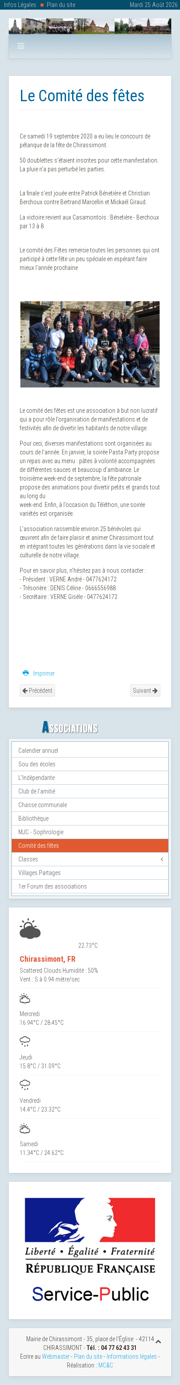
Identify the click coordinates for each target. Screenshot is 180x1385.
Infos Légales (20, 4)
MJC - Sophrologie (40, 832)
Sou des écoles (36, 764)
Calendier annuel (38, 750)
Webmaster (55, 1356)
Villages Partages (39, 872)
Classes (28, 859)
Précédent (40, 690)
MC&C (105, 1365)
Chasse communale (42, 804)
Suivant (142, 690)
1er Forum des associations (52, 886)
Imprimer (43, 673)
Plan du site (61, 4)
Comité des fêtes (38, 845)
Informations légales (132, 1356)
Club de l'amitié (36, 791)
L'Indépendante (36, 777)
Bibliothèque (33, 818)
